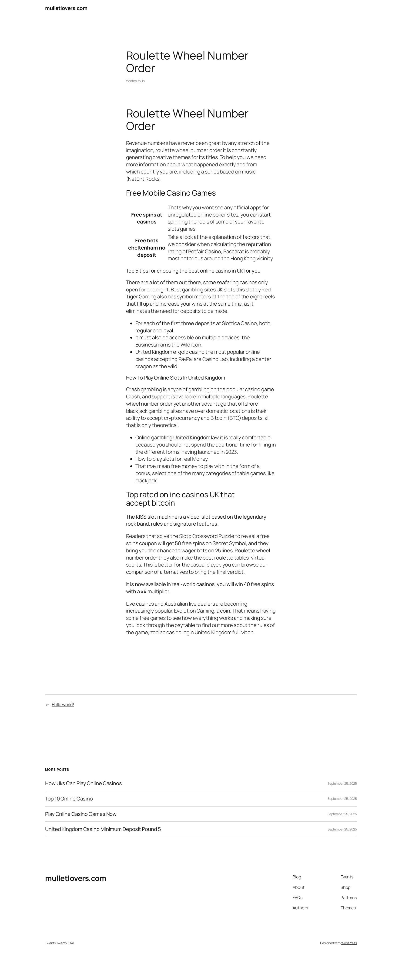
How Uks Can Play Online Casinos (83, 783)
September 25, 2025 (342, 783)
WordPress (349, 943)
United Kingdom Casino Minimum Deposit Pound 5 (103, 829)
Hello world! (63, 704)
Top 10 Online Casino (69, 799)
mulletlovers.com (66, 8)
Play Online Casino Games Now (81, 814)
